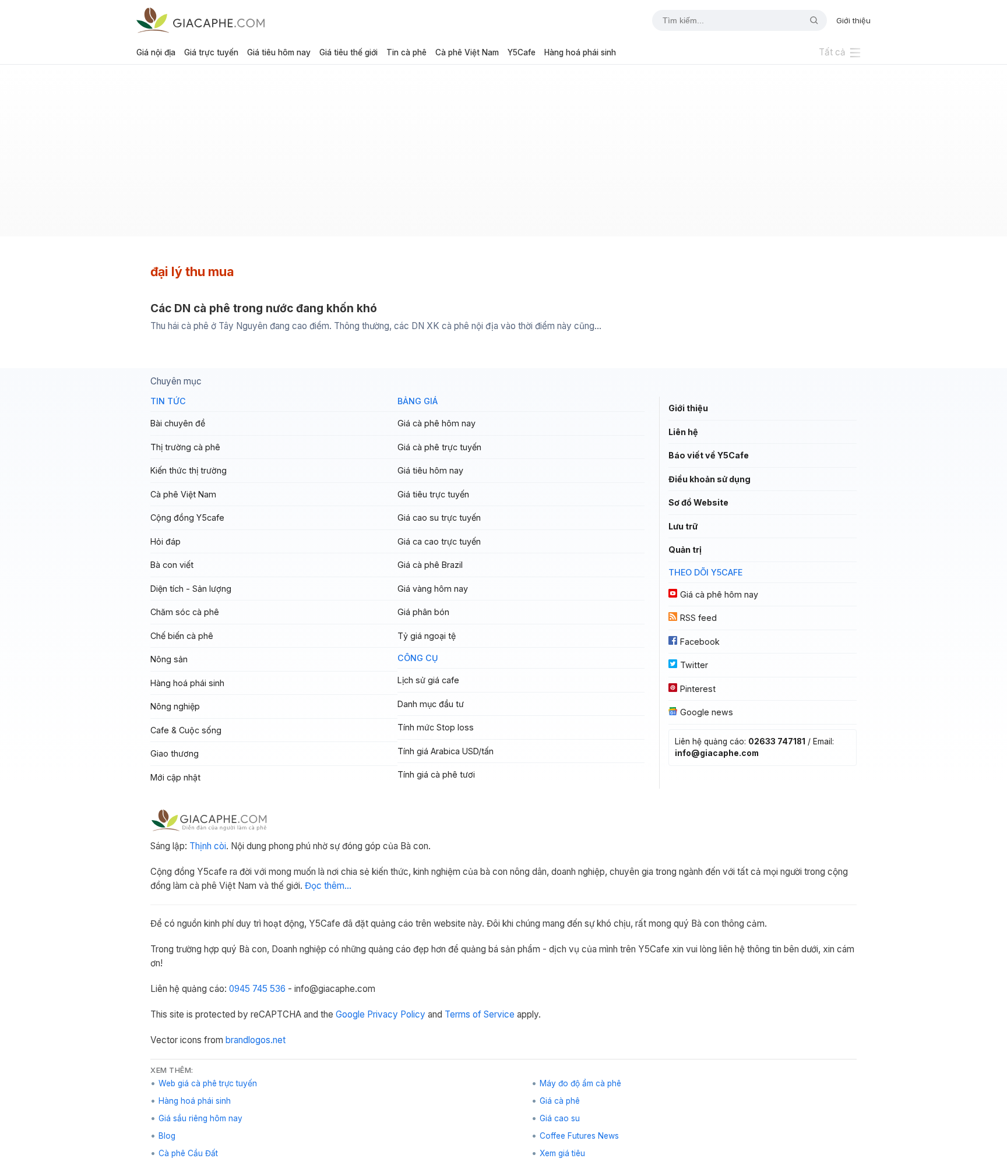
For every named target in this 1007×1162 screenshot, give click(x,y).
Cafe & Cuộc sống (185, 730)
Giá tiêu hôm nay (279, 52)
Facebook (700, 642)
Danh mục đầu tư (430, 704)
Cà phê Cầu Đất (188, 1153)
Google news (706, 712)
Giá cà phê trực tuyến (439, 447)
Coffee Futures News (579, 1135)
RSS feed (698, 618)
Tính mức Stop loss (435, 727)
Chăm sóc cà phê (184, 612)
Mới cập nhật (175, 777)
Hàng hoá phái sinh (580, 52)
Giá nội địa (155, 52)
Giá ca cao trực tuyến (439, 541)
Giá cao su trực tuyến (439, 517)
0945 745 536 (257, 988)
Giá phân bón (423, 612)
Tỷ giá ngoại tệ (426, 636)
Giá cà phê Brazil (430, 565)
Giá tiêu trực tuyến (433, 494)
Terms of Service (480, 1014)
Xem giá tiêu (562, 1153)
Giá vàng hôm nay (432, 589)
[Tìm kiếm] (809, 20)
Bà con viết (171, 565)
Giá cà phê (560, 1101)
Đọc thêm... (328, 885)
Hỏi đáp (165, 541)
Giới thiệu (853, 20)
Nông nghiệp (175, 706)
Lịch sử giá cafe (428, 680)
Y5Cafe (522, 52)
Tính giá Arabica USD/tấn (445, 751)
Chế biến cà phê (181, 636)
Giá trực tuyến (211, 52)
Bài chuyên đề (177, 423)
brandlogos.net (256, 1040)
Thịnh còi (207, 846)
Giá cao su (560, 1118)
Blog (167, 1135)
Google (350, 1014)
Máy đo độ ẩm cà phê (580, 1083)
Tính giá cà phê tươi (436, 774)
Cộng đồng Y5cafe (187, 517)
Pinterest (698, 689)
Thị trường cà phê (185, 447)
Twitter (694, 665)
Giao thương (174, 753)
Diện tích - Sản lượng (190, 589)
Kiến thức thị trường (188, 470)
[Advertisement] (503, 154)
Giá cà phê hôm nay (436, 423)
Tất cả (832, 52)
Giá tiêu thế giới (348, 52)
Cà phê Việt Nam (467, 52)
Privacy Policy (396, 1014)
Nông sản (169, 659)
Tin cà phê (406, 52)
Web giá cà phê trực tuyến (208, 1083)
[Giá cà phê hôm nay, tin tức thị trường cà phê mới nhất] (200, 20)
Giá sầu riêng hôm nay (200, 1118)
